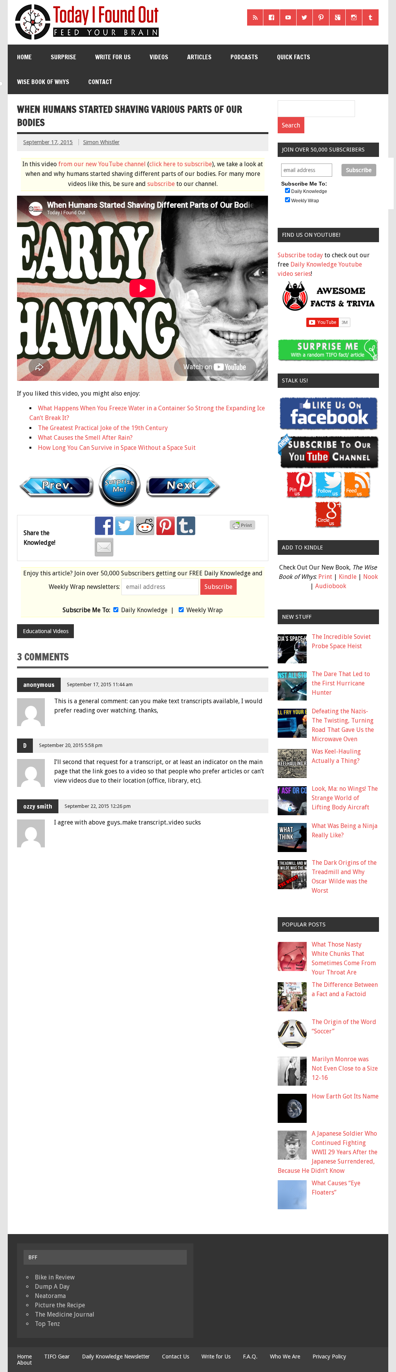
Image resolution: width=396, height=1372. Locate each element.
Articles (199, 57)
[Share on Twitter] (124, 525)
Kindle (348, 576)
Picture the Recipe (60, 1305)
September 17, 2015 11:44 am (100, 684)
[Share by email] (104, 547)
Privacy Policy (329, 1356)
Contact (100, 81)
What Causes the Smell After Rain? (85, 437)
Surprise (63, 57)
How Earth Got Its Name (345, 1096)
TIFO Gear (57, 1356)
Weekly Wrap (204, 610)
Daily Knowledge (144, 610)
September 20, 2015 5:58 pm (70, 745)
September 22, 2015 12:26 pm (98, 806)
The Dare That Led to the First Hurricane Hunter (341, 683)
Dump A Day (52, 1286)
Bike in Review (55, 1277)
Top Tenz (47, 1323)
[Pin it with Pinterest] (165, 525)
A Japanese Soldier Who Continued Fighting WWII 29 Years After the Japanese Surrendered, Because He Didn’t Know (327, 1152)
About (24, 1362)
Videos (159, 57)
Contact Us (175, 1356)
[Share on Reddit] (145, 525)
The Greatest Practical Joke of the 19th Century (103, 428)
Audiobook (330, 586)
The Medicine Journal (64, 1314)
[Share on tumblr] (186, 525)
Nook (370, 576)
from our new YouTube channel (102, 164)
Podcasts (244, 57)
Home (24, 57)
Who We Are (285, 1356)
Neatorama (50, 1296)
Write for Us (113, 57)
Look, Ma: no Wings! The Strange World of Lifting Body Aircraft (345, 798)
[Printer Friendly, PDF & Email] (244, 528)
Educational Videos (45, 631)
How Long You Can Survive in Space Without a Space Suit (117, 447)
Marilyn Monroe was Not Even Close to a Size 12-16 (345, 1068)
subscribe (161, 184)
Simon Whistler (101, 142)
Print (325, 576)
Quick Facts (293, 57)
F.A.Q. (250, 1356)
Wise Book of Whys (43, 81)
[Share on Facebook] (104, 525)
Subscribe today (300, 255)
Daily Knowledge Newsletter (116, 1356)
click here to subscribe (180, 164)
